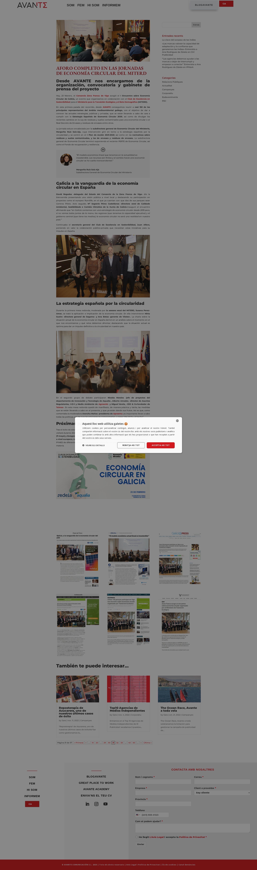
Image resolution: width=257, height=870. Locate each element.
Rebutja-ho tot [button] (131, 445)
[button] (93, 445)
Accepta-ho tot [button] (161, 445)
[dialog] (128, 435)
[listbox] (177, 420)
